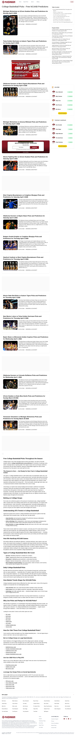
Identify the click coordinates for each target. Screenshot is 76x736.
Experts (40, 718)
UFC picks (8, 623)
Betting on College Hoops (58, 12)
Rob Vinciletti (67, 706)
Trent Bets (35, 711)
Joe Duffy (24, 703)
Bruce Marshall (26, 700)
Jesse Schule (14, 703)
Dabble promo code (10, 666)
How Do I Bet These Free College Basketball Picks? (63, 22)
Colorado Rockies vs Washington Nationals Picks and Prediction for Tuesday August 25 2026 (62, 30)
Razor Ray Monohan (48, 706)
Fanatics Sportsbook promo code (13, 648)
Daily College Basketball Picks (58, 17)
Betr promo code (10, 668)
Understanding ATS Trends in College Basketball (62, 13)
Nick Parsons (25, 706)
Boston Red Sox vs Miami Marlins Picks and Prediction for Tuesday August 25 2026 (62, 33)
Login (72, 1)
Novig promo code (10, 686)
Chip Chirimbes (47, 700)
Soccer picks (9, 626)
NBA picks (8, 618)
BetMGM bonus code (11, 647)
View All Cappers (62, 113)
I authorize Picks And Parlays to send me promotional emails (26, 149)
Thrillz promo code (10, 688)
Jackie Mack (4, 703)
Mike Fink (4, 706)
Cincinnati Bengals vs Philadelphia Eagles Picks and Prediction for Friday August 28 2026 (61, 43)
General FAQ (53, 727)
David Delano (57, 700)
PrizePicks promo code (11, 665)
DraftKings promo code (11, 650)
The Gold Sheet (5, 711)
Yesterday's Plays (42, 720)
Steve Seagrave (58, 708)
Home (20, 1)
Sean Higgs (25, 708)
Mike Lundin (14, 706)
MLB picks (8, 616)
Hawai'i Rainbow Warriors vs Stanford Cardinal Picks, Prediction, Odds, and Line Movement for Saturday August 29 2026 (62, 57)
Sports (32, 1)
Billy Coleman (15, 700)
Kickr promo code (10, 684)
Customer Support (54, 718)
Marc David (46, 703)
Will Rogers (46, 711)
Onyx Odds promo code (11, 682)
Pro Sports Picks (36, 706)
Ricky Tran (56, 706)
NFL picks (8, 614)
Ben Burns (4, 700)
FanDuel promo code (11, 652)
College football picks (11, 625)
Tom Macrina (14, 711)
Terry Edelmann (68, 708)
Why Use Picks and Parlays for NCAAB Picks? (61, 20)
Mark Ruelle (57, 703)
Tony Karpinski (25, 711)
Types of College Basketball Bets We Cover (61, 16)
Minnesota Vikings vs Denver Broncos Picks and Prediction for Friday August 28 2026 (61, 49)
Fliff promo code (9, 681)
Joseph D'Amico (36, 703)
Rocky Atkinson (5, 708)
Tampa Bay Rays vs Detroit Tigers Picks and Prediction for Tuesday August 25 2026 (62, 36)
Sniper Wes (35, 708)
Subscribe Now (34, 147)
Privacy (52, 721)
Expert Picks (25, 1)
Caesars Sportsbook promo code (13, 654)
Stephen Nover (47, 708)
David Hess (67, 700)
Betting (38, 1)
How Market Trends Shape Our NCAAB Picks (61, 19)
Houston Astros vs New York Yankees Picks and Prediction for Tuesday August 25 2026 (61, 40)
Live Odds (41, 727)
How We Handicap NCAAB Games (59, 15)
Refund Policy (53, 725)
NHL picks (8, 619)
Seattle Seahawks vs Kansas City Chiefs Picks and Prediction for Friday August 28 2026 (61, 46)
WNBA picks (9, 621)
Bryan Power (35, 700)
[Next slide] (3, 454)
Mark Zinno (67, 703)
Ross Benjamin (15, 708)
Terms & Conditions (55, 723)
